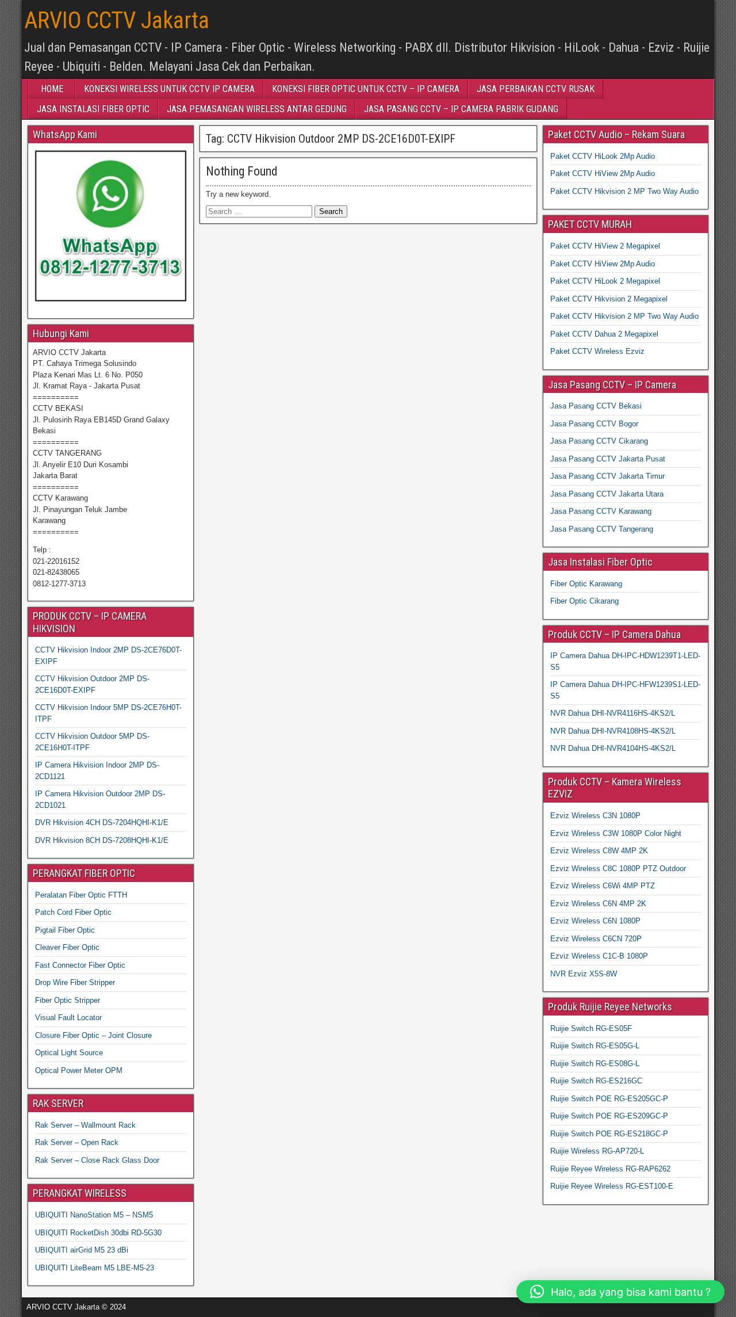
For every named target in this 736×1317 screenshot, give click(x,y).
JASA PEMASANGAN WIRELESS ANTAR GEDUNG (257, 109)
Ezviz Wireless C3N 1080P (595, 815)
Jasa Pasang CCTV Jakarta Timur (607, 476)
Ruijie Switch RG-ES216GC (596, 1080)
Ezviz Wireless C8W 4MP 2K (599, 850)
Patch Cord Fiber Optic (73, 912)
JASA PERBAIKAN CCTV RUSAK (536, 88)
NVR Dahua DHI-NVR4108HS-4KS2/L (613, 731)
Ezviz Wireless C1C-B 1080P (599, 956)
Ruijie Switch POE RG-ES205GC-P (609, 1098)
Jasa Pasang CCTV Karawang (600, 511)
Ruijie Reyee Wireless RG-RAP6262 (610, 1169)
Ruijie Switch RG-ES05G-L (594, 1045)
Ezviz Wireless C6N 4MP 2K (598, 903)
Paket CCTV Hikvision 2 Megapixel (609, 299)
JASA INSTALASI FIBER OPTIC (93, 109)
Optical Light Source (69, 1052)
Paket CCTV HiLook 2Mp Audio (602, 156)
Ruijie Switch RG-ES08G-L (594, 1063)
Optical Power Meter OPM (78, 1070)
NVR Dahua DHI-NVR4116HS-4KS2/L (612, 713)
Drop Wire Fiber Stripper (75, 982)
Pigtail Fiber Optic (65, 930)
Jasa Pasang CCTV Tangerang (601, 529)
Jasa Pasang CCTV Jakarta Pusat (607, 459)
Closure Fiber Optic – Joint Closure (93, 1035)
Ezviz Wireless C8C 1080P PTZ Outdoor (618, 868)
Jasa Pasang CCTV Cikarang (599, 441)
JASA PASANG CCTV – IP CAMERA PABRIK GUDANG (461, 109)
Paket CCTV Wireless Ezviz (597, 351)
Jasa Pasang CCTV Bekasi (596, 406)
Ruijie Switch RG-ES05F (591, 1028)
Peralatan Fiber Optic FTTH (81, 895)
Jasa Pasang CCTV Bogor (594, 423)
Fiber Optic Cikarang (584, 601)
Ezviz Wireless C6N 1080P (595, 921)
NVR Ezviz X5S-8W (583, 973)
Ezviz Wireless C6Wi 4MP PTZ (602, 885)
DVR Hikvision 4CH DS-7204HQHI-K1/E (101, 822)
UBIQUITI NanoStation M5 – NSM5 (94, 1215)
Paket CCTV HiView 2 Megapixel (605, 246)
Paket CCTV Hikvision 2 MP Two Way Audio (624, 191)
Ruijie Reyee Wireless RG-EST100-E (611, 1186)
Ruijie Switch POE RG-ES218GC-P (609, 1133)
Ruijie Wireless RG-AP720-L (597, 1151)
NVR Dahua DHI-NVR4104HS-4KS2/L (613, 748)
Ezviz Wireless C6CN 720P (596, 938)
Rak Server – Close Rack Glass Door (97, 1160)
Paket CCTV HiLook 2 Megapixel (605, 281)
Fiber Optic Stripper (67, 1000)
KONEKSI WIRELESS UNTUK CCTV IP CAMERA (169, 88)
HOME (52, 88)
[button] (620, 1291)
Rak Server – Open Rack (76, 1142)
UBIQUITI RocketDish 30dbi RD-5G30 (98, 1232)
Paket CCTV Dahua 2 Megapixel (604, 334)
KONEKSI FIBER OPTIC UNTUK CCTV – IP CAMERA (365, 88)
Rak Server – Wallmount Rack (85, 1125)
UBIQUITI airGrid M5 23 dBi (81, 1250)
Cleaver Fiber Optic (67, 947)
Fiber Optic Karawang (586, 583)
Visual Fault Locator (68, 1017)
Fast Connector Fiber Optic (80, 965)
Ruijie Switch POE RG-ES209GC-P (609, 1116)
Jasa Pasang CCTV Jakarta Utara (607, 494)
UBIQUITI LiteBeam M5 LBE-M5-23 (94, 1267)
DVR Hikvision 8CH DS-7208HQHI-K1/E (101, 840)
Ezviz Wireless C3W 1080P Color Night (615, 833)
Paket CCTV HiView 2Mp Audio (602, 173)
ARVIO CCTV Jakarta (116, 20)
